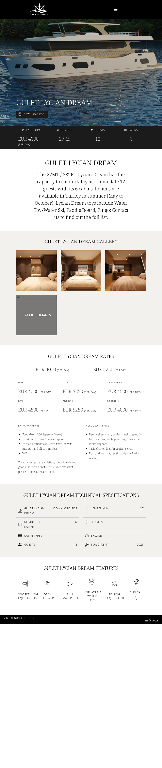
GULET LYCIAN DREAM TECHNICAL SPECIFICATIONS (81, 495)
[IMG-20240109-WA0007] (125, 270)
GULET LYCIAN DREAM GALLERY (81, 241)
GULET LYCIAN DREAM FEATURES (81, 568)
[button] (102, 9)
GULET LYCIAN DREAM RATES (81, 356)
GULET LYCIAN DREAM (54, 102)
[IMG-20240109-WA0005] (36, 270)
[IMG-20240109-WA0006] (81, 270)
